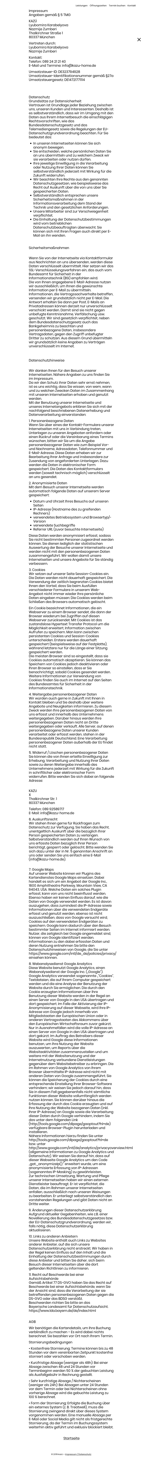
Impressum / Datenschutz (78, 1454)
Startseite (71, 1438)
